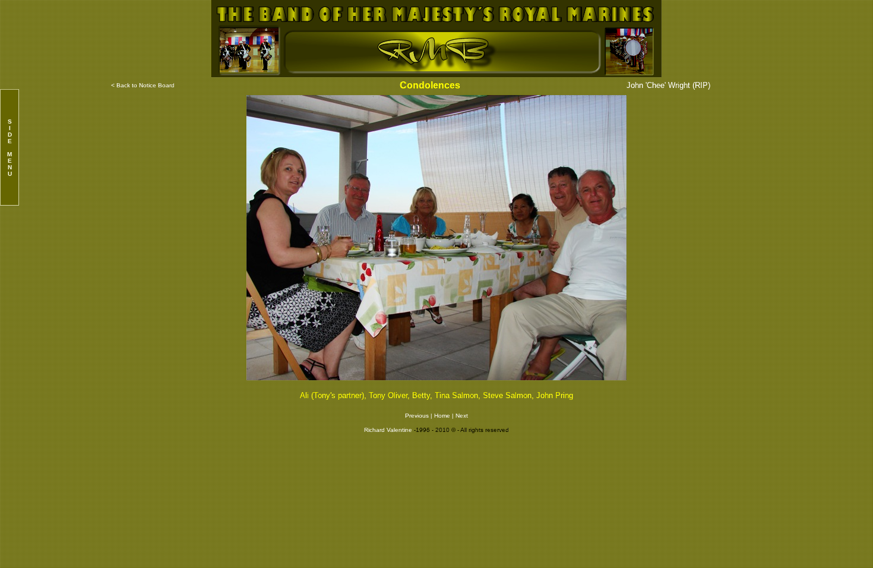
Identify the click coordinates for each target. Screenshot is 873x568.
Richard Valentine (388, 430)
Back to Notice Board (145, 85)
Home (442, 415)
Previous (418, 415)
